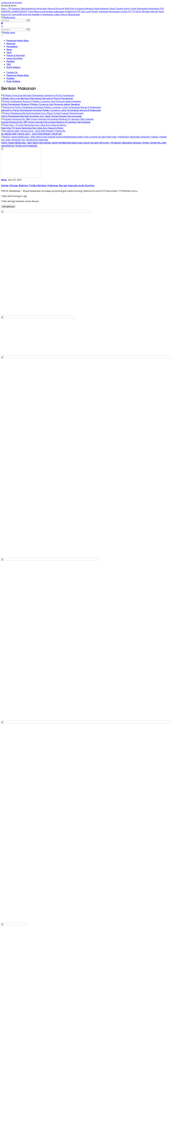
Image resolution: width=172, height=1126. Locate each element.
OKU (8, 64)
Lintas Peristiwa (14, 58)
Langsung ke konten (11, 2)
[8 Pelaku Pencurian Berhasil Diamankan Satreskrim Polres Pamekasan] (37, 95)
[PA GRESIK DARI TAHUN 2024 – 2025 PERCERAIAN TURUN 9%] (33, 130)
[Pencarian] (2, 26)
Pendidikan (12, 46)
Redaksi (10, 61)
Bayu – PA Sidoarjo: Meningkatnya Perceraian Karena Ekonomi (32, 8)
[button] (28, 20)
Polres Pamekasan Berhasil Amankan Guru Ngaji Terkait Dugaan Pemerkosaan (41, 116)
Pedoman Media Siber (17, 40)
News (9, 49)
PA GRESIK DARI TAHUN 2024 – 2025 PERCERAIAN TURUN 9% (31, 134)
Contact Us (12, 72)
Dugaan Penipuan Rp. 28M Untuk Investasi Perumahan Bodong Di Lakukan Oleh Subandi (45, 122)
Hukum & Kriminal (15, 55)
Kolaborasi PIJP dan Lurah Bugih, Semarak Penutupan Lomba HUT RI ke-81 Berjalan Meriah (111, 11)
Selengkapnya (8, 206)
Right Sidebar (13, 67)
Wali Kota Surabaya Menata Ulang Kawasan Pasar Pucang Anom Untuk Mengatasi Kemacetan (112, 8)
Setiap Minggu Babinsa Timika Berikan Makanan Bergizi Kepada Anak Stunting (47, 185)
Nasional (10, 43)
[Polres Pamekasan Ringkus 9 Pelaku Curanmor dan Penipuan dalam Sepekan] (41, 101)
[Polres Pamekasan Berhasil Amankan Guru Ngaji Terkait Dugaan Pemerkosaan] (42, 113)
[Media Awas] (8, 17)
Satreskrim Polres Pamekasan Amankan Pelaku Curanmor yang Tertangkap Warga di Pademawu (51, 110)
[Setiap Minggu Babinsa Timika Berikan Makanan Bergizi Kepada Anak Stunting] (21, 176)
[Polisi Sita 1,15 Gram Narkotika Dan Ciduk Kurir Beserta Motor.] (34, 125)
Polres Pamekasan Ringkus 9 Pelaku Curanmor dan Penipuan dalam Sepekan (40, 104)
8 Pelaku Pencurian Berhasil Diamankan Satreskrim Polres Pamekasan (37, 98)
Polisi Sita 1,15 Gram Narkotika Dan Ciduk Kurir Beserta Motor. (32, 128)
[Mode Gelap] (2, 23)
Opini (9, 52)
